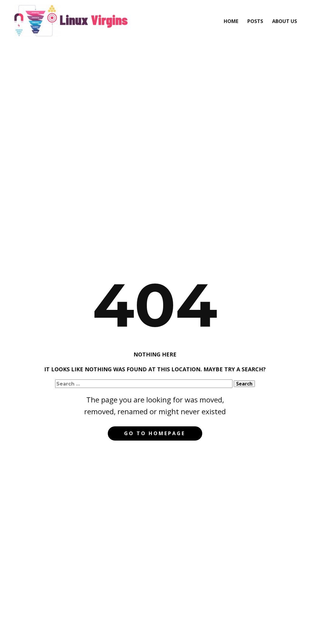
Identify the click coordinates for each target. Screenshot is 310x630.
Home (231, 21)
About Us (284, 21)
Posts (255, 21)
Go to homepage (154, 433)
